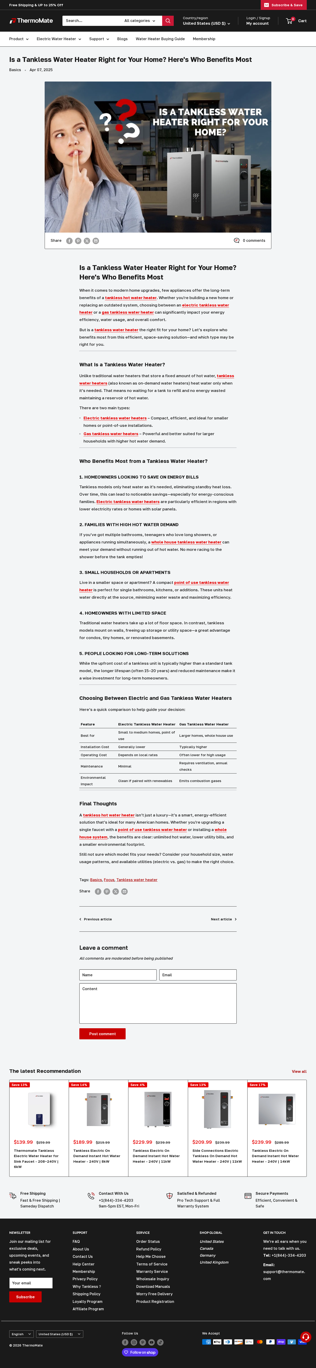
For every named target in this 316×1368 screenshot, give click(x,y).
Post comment (102, 1033)
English (17, 1334)
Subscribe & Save (287, 5)
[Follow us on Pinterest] (142, 1342)
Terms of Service (151, 1264)
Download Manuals (153, 1286)
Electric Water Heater (56, 38)
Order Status (148, 1241)
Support (96, 38)
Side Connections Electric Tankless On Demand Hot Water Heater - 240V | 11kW (217, 1155)
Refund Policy (148, 1249)
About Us (81, 1249)
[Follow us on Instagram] (134, 1342)
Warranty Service (152, 1271)
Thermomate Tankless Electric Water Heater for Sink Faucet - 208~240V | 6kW (36, 1158)
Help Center (84, 1264)
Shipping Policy (86, 1294)
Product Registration (155, 1301)
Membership (204, 38)
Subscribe (25, 1297)
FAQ (76, 1241)
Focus (109, 879)
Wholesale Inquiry (152, 1279)
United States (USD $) (56, 1334)
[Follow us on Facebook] (125, 1342)
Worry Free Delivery (154, 1294)
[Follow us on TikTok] (160, 1342)
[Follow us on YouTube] (151, 1342)
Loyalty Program (87, 1301)
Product (16, 38)
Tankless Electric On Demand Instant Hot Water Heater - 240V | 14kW (275, 1155)
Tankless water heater (137, 879)
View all (300, 1071)
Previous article (98, 919)
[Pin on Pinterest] (78, 240)
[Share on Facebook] (69, 240)
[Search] (168, 21)
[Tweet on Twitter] (87, 240)
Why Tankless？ (87, 1286)
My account (257, 23)
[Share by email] (96, 240)
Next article (221, 919)
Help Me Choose (151, 1256)
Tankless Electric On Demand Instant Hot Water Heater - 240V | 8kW (96, 1155)
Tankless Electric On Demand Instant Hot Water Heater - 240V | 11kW (156, 1155)
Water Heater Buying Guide (160, 38)
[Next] (307, 1128)
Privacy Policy (85, 1279)
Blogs (122, 38)
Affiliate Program (88, 1309)
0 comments (254, 240)
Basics (15, 69)
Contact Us (83, 1256)
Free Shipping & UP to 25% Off (36, 5)
